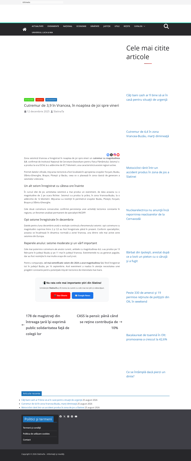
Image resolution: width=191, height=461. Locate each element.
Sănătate (94, 26)
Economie (81, 26)
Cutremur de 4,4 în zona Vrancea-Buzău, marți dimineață (49, 403)
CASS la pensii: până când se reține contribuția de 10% (97, 322)
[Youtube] (118, 154)
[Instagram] (114, 154)
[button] (143, 26)
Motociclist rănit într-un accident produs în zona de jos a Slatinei (147, 172)
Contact (27, 439)
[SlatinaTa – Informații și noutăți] (24, 29)
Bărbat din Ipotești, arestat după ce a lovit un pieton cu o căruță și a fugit (147, 256)
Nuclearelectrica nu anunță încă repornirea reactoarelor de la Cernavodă (147, 214)
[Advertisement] (72, 133)
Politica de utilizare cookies (36, 433)
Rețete (127, 26)
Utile (117, 26)
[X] (111, 154)
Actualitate (37, 26)
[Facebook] (108, 154)
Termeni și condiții (32, 427)
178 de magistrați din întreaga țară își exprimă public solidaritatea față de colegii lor (47, 325)
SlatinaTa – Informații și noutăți (50, 454)
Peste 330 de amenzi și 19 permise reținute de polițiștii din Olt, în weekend (147, 297)
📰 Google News (82, 295)
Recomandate (51, 100)
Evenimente (53, 26)
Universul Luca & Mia (42, 32)
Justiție (106, 26)
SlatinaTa (59, 111)
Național (67, 26)
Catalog (138, 26)
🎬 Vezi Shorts (60, 295)
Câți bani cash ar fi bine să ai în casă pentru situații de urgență (51, 400)
